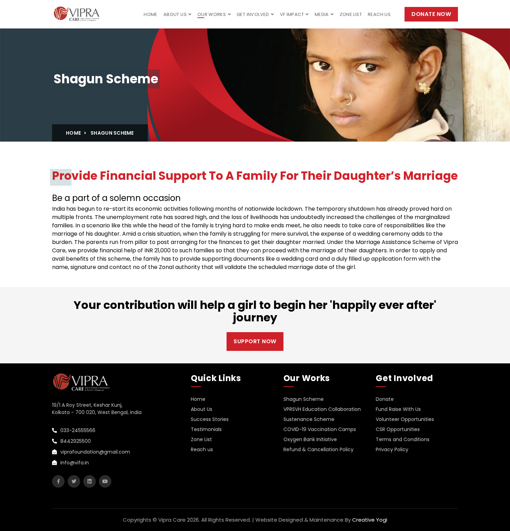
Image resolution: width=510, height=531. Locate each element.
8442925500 (75, 441)
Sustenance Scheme (308, 419)
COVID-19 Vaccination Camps (319, 429)
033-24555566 (77, 430)
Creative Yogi (369, 519)
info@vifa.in (74, 462)
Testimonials (206, 429)
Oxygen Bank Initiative (310, 439)
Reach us (379, 14)
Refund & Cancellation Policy (318, 449)
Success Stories (210, 419)
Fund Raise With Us (398, 409)
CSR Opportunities (398, 429)
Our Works (212, 14)
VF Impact (292, 14)
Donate (385, 399)
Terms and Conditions (403, 439)
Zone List (351, 14)
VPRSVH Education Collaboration (322, 409)
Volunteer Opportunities (405, 419)
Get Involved (253, 14)
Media (322, 14)
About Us (175, 14)
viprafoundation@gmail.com (94, 451)
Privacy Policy (392, 449)
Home (151, 14)
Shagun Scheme (303, 399)
